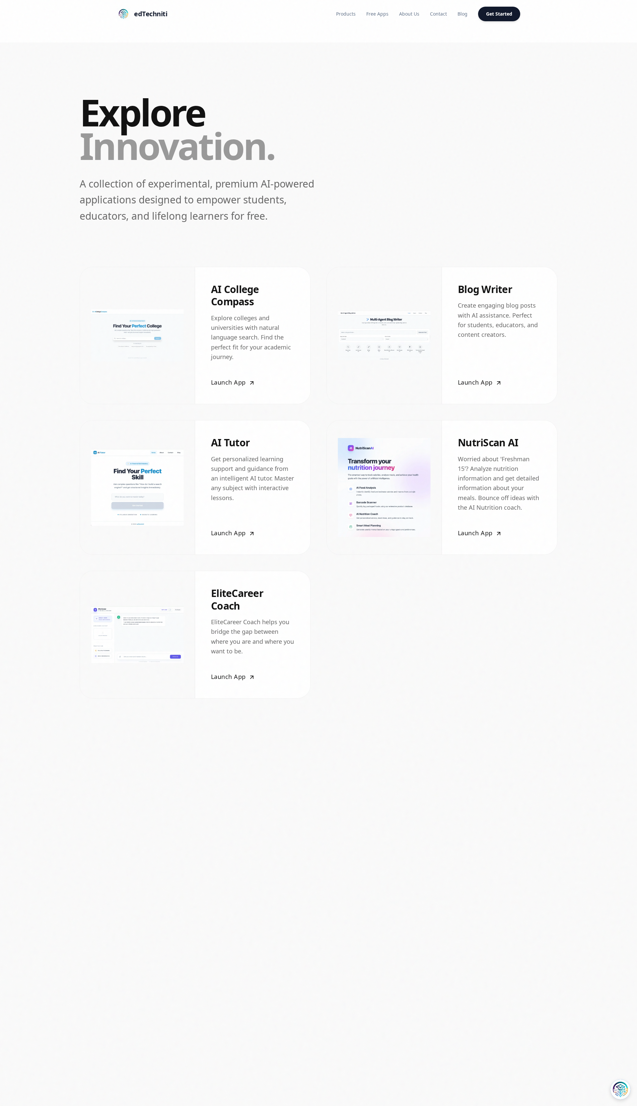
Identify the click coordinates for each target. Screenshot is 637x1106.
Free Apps (377, 14)
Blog (462, 14)
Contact (438, 14)
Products (346, 14)
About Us (409, 14)
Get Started (499, 14)
